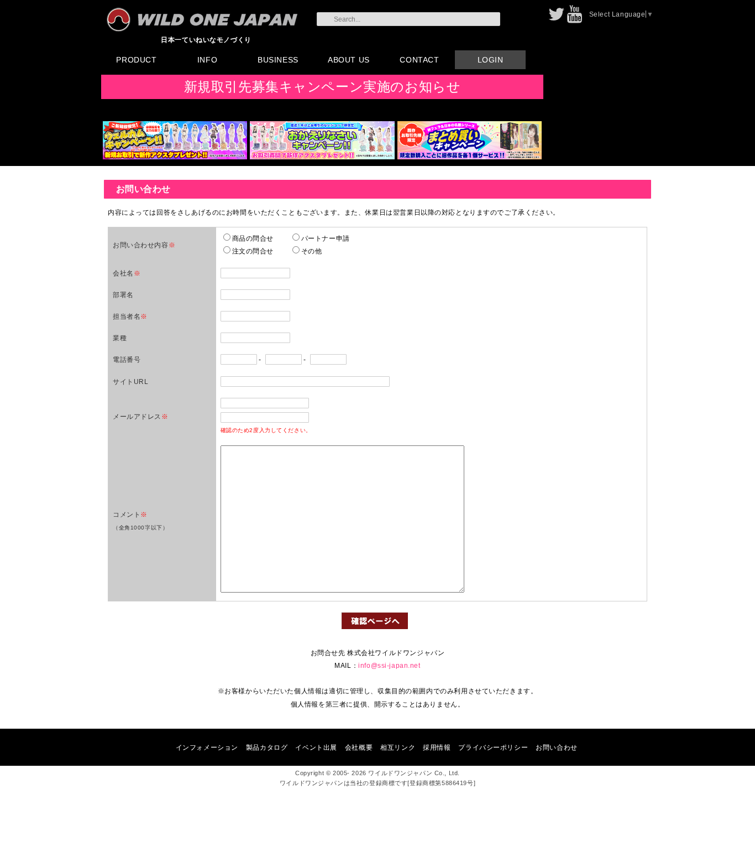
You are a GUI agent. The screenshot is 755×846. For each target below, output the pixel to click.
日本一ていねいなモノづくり (206, 39)
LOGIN (491, 59)
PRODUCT (136, 59)
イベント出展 (316, 747)
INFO (207, 59)
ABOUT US (349, 59)
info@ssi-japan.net (389, 665)
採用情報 (436, 747)
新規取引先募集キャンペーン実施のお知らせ (322, 86)
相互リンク (397, 747)
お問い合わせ (556, 747)
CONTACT (419, 59)
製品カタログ (266, 747)
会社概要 (359, 747)
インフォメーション (207, 747)
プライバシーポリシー (493, 747)
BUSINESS (278, 59)
